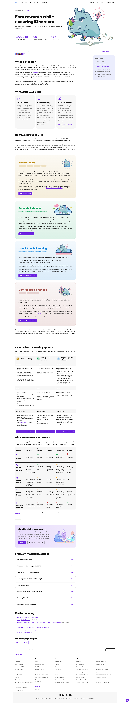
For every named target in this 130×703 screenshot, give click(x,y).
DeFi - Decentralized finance (41, 677)
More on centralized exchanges (28, 320)
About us (38, 698)
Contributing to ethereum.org (82, 669)
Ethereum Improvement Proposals (103, 674)
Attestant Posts (21, 625)
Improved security (100, 666)
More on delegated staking (26, 234)
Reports (97, 679)
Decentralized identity (40, 684)
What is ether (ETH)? (19, 666)
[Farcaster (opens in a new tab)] (63, 695)
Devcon (78, 685)
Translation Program (80, 672)
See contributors (28, 54)
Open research (99, 672)
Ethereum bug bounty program (82, 674)
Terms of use (75, 698)
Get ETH (37, 666)
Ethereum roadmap (100, 664)
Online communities (80, 664)
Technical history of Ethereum (102, 669)
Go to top (111, 650)
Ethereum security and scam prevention (24, 682)
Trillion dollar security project (102, 682)
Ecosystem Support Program (82, 682)
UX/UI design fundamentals (61, 679)
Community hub (79, 661)
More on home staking (25, 193)
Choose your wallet (39, 664)
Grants (56, 674)
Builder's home (58, 661)
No (26, 642)
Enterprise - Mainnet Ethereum (62, 682)
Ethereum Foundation (80, 677)
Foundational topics (59, 677)
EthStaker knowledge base (24, 632)
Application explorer (39, 669)
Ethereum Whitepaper (100, 661)
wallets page (41, 313)
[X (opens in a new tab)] (67, 695)
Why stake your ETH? (102, 64)
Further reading (101, 76)
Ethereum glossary (19, 690)
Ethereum (35, 72)
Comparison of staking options (104, 69)
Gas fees (17, 677)
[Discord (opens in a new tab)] (70, 695)
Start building (58, 669)
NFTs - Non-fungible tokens (41, 674)
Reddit (40, 543)
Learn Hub (17, 661)
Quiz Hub (17, 685)
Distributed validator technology (54, 188)
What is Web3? (18, 672)
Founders (57, 685)
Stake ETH (37, 686)
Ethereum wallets (19, 669)
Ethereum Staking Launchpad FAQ (26, 630)
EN (110, 2)
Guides (36, 661)
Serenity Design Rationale (24, 620)
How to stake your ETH (102, 66)
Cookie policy (82, 698)
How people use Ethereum (21, 687)
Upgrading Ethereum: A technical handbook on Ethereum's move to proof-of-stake (39, 622)
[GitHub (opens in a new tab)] (59, 695)
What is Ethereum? (19, 664)
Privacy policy (68, 698)
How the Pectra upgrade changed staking (27, 617)
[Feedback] (127, 700)
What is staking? (101, 61)
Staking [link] (27, 10)
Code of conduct (56, 698)
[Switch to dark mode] (102, 2)
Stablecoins (38, 672)
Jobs (62, 698)
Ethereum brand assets (46, 698)
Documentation (58, 666)
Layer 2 (37, 689)
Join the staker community (103, 71)
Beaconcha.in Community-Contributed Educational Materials (33, 627)
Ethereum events (79, 666)
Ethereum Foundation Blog (82, 679)
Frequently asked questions (104, 74)
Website (22, 543)
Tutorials (57, 664)
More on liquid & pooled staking (28, 275)
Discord (32, 543)
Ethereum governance (101, 677)
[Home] (16, 2)
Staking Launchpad (24, 422)
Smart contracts (18, 674)
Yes (19, 642)
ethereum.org (19, 10)
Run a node (17, 679)
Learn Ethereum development (62, 672)
